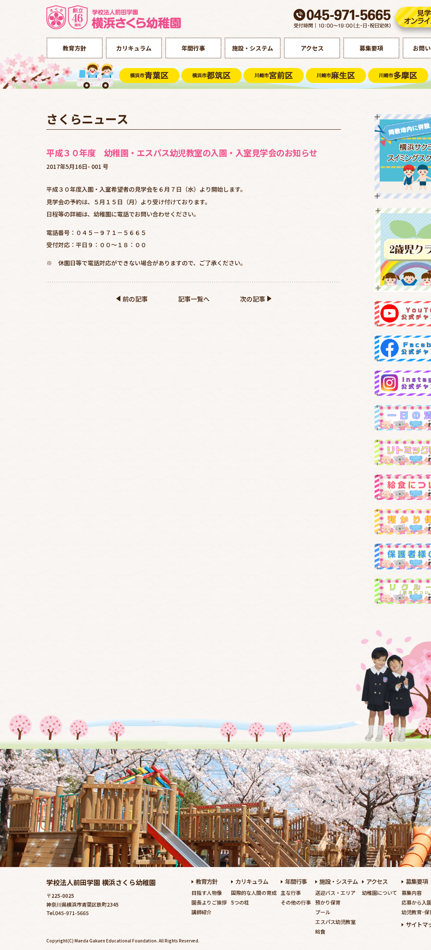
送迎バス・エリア (335, 892)
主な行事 (291, 892)
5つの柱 (240, 902)
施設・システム (252, 48)
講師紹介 (202, 911)
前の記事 (135, 298)
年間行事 (193, 48)
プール (322, 911)
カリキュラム (134, 48)
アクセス (312, 48)
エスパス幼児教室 (335, 921)
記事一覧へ (194, 298)
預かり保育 (328, 902)
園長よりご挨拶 (209, 902)
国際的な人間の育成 (254, 892)
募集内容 (412, 892)
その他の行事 (296, 902)
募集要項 (371, 48)
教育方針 (74, 48)
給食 (320, 931)
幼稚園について (379, 892)
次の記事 (252, 298)
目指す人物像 (207, 892)
